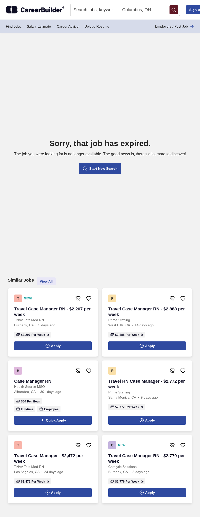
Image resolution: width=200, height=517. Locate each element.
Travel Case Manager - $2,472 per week (48, 458)
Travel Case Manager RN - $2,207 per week (52, 311)
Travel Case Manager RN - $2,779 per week (146, 458)
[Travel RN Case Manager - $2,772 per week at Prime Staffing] (147, 396)
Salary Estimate (39, 26)
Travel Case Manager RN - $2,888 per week (146, 311)
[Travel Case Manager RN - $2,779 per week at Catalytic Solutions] (147, 469)
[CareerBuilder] (35, 9)
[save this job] (88, 298)
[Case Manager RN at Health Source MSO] (53, 396)
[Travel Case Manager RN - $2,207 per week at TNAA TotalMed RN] (53, 322)
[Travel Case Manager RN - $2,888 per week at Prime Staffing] (147, 322)
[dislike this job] (78, 298)
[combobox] (94, 10)
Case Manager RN (32, 381)
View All (46, 281)
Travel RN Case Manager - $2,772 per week (146, 384)
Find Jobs (13, 26)
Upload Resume (96, 26)
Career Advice (68, 26)
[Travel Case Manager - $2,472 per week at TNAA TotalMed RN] (53, 469)
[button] (174, 9)
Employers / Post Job (171, 26)
